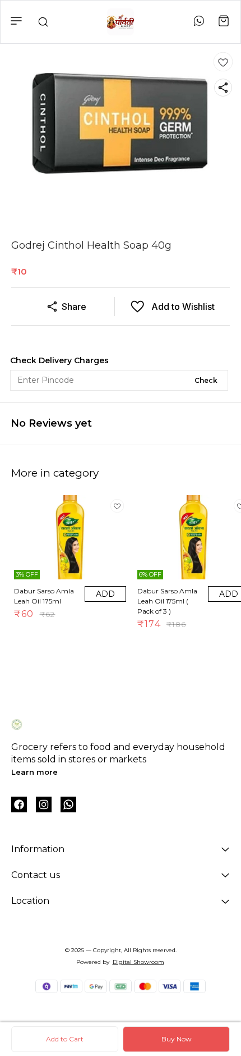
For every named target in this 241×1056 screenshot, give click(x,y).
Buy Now (176, 1039)
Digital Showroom (138, 962)
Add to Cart (65, 1039)
